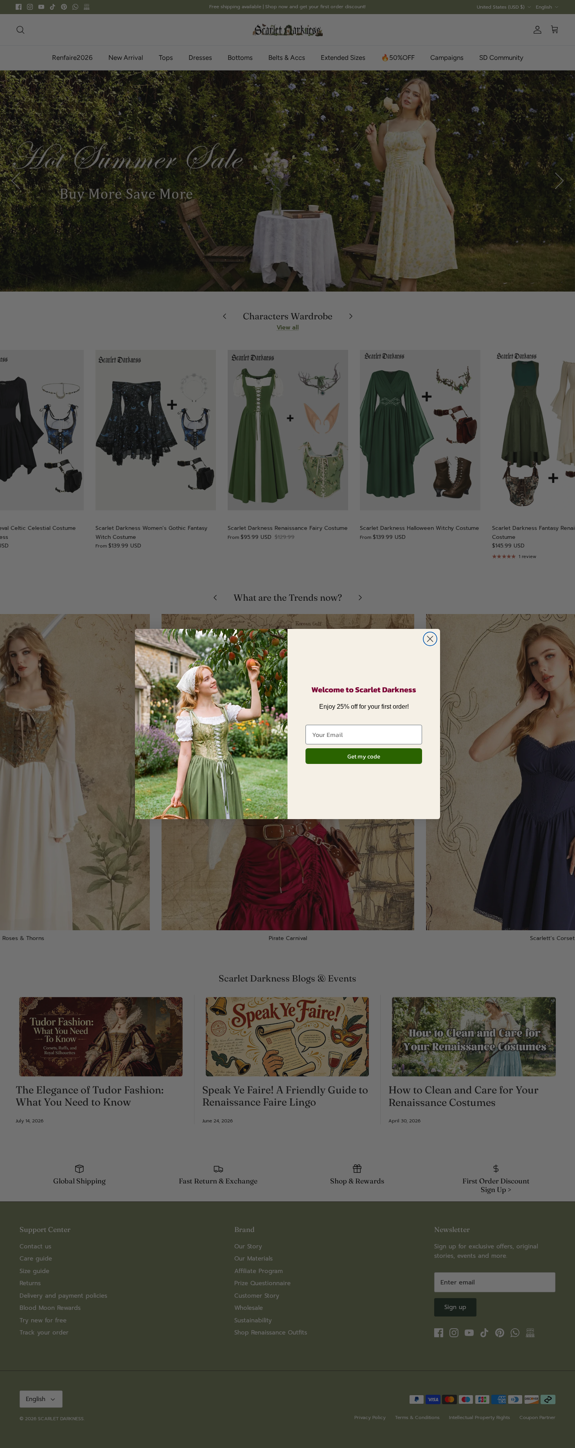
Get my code (363, 756)
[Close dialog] (430, 639)
